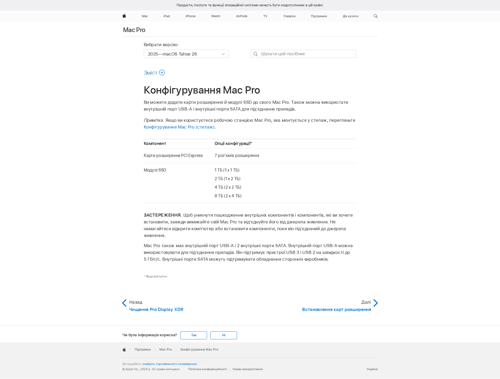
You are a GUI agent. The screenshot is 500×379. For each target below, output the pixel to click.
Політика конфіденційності (207, 369)
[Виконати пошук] (256, 54)
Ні (223, 335)
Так (193, 335)
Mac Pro (134, 30)
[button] (376, 16)
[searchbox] (303, 54)
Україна (372, 369)
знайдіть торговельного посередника (169, 364)
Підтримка (143, 349)
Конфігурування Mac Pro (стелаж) (179, 127)
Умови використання (248, 369)
